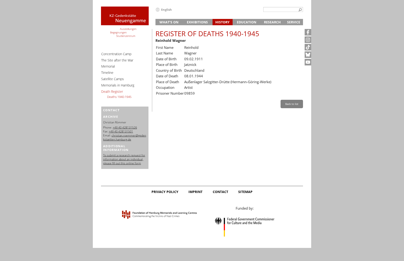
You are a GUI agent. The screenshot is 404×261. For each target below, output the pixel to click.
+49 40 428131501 (121, 131)
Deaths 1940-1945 (119, 97)
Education (246, 22)
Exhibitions (197, 22)
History (222, 22)
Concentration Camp (116, 54)
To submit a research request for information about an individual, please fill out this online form (124, 159)
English (166, 9)
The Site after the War (117, 60)
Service (293, 22)
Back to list (291, 104)
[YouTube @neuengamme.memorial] (308, 62)
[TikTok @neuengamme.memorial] (308, 47)
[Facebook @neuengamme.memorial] (308, 32)
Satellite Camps (112, 79)
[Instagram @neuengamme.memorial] (308, 39)
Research (272, 22)
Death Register (112, 91)
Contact (220, 191)
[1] (300, 10)
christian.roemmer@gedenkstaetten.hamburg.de (124, 137)
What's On (168, 22)
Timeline (107, 72)
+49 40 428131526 (125, 127)
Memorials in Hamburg (117, 85)
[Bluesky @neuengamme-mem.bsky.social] (308, 54)
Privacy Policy (165, 191)
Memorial (108, 66)
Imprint (195, 191)
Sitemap (245, 191)
